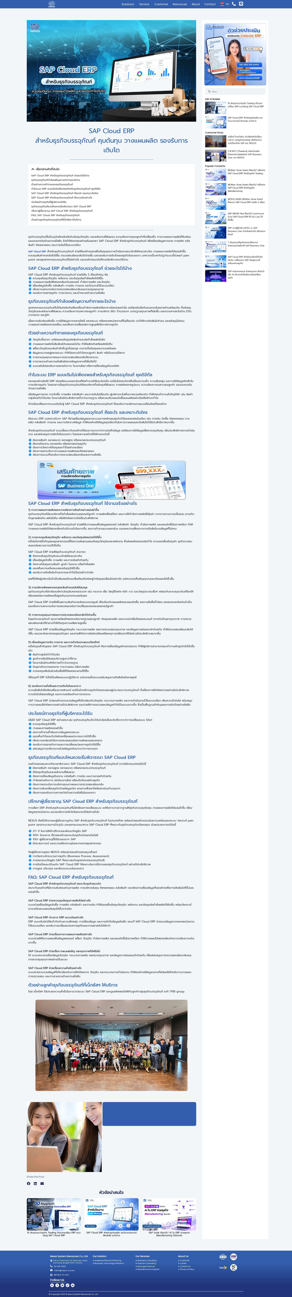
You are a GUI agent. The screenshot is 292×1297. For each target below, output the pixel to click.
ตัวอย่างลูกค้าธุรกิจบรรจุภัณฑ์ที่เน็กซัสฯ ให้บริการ (56, 219)
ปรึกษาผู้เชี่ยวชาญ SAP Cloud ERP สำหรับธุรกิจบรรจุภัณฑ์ (62, 211)
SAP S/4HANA (33, 1226)
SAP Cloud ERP (37, 251)
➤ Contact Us (184, 1266)
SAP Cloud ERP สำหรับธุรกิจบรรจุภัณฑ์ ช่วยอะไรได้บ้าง (60, 175)
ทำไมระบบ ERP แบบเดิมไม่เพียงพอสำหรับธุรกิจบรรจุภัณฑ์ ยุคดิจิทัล (65, 189)
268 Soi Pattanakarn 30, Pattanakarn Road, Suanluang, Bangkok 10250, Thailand (70, 1261)
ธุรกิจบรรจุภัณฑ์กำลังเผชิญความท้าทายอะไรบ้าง (55, 180)
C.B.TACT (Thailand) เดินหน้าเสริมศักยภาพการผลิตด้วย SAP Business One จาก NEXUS (245, 154)
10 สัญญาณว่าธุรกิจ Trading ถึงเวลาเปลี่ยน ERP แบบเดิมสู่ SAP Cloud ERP (54, 1234)
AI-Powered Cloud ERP (152, 1226)
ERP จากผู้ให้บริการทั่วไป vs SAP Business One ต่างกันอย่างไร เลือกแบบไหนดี (246, 231)
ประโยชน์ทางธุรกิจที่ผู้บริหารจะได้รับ (48, 202)
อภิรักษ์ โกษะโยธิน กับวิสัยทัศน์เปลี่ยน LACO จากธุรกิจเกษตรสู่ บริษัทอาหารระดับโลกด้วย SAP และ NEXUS (245, 140)
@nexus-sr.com (61, 1274)
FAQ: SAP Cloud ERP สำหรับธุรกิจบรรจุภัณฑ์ (55, 215)
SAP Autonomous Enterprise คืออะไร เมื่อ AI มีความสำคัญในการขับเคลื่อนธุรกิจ (246, 274)
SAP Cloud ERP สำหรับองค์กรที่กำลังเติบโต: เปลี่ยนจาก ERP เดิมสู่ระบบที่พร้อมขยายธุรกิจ (245, 260)
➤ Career (182, 1263)
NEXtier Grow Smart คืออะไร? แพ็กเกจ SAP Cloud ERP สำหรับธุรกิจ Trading (246, 172)
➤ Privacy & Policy (186, 1269)
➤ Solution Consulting (146, 1263)
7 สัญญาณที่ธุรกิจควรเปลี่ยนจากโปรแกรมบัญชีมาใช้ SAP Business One (246, 244)
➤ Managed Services (145, 1266)
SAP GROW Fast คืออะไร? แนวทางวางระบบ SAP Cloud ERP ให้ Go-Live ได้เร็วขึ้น (246, 217)
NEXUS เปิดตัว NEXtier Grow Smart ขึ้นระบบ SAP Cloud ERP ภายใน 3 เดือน (246, 201)
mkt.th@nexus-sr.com (64, 1270)
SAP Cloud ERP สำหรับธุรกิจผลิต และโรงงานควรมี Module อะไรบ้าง (111, 1234)
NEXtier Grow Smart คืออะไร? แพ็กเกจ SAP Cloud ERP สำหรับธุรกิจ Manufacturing (246, 188)
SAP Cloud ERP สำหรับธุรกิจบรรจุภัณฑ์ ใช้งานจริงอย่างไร (61, 197)
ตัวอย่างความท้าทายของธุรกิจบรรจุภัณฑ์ (52, 184)
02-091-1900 (60, 1266)
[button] (32, 169)
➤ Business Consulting (146, 1260)
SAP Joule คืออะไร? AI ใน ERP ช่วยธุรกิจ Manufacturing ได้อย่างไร (169, 1234)
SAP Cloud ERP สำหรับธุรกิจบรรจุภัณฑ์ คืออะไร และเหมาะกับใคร (64, 193)
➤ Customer (183, 1260)
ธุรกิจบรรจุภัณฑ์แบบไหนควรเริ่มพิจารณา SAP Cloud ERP (61, 206)
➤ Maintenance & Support (147, 1269)
